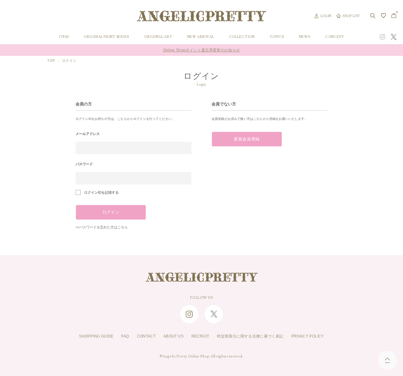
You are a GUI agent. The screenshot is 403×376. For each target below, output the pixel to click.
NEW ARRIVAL (200, 37)
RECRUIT (200, 336)
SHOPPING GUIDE (96, 336)
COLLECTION (242, 37)
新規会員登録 (247, 139)
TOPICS (277, 37)
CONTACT (146, 336)
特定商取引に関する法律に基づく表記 (250, 336)
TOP (51, 60)
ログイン (111, 212)
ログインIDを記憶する (101, 192)
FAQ (125, 336)
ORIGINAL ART (158, 37)
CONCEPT (334, 37)
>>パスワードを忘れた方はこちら (102, 227)
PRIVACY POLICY (307, 336)
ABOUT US (173, 336)
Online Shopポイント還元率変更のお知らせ (201, 50)
